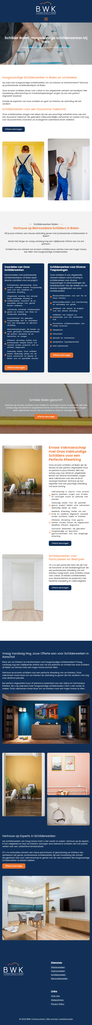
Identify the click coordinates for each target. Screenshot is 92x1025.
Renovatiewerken (59, 978)
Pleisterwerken (58, 967)
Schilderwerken (58, 974)
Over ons (55, 996)
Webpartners (57, 1000)
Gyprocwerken (58, 971)
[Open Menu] (46, 19)
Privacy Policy (57, 1004)
